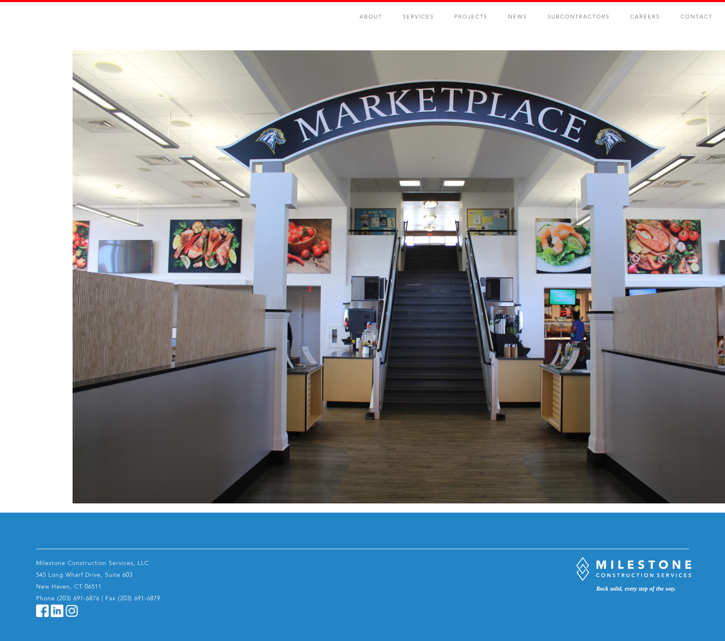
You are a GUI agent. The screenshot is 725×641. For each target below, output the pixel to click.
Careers (645, 17)
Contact (696, 17)
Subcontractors (579, 17)
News (517, 17)
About (371, 17)
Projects (471, 17)
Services (418, 17)
